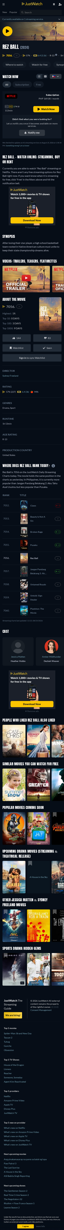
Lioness (7, 1069)
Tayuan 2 (8, 1037)
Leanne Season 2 (12, 1207)
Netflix (7, 1096)
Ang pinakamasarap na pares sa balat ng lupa (25, 1159)
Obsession (9, 1050)
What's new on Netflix (14, 1128)
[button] (13, 828)
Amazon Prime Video (14, 1100)
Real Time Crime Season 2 (16, 1195)
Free (38, 84)
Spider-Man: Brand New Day (18, 1033)
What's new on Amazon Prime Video (21, 1132)
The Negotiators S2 (13, 1199)
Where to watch (14, 64)
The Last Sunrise (11, 1167)
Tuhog (7, 1041)
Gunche (7, 1046)
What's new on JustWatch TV (18, 1144)
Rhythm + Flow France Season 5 (19, 1203)
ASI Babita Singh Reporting (17, 1176)
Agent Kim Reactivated (15, 1081)
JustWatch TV (10, 1113)
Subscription (22, 84)
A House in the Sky (13, 1171)
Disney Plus (9, 1109)
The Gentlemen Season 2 (15, 1190)
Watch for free (40, 64)
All (6, 84)
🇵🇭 (53, 76)
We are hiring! (13, 1015)
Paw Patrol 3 (10, 1163)
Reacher (8, 1073)
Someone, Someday (13, 1077)
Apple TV (8, 1104)
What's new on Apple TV (15, 1136)
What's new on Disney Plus (17, 1140)
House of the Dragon (14, 1065)
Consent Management (41, 1010)
